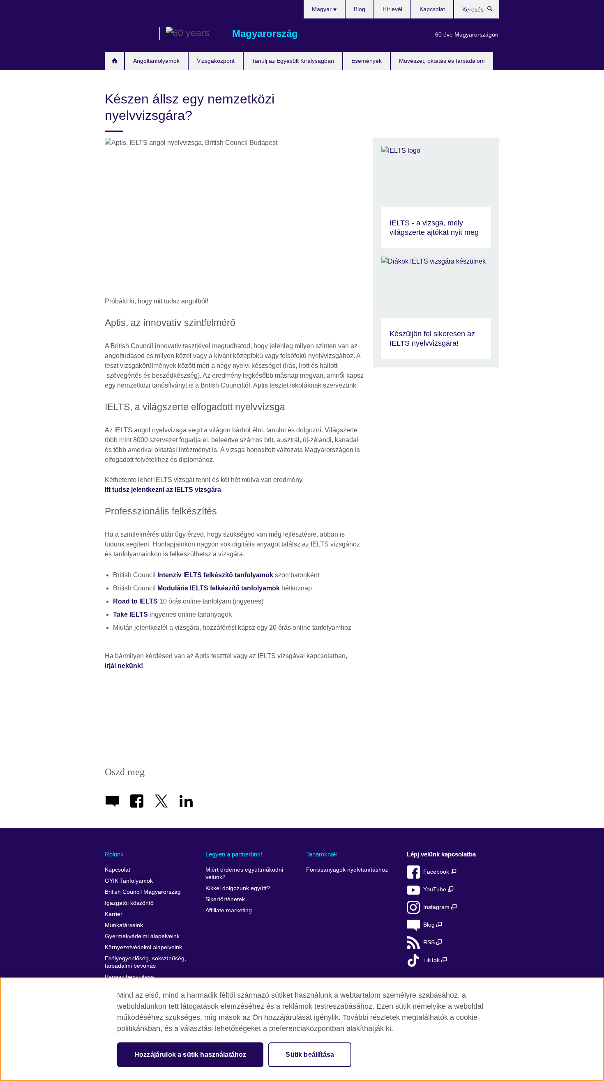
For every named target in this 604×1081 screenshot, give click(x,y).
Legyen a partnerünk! (233, 854)
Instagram (437, 907)
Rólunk (114, 854)
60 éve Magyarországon (466, 34)
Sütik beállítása (310, 1054)
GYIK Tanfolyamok (129, 881)
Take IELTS (130, 614)
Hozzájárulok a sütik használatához (190, 1054)
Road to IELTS (135, 601)
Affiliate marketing (228, 910)
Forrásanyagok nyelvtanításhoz (347, 870)
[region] (302, 1029)
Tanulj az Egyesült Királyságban (293, 60)
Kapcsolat (432, 9)
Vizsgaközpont (216, 60)
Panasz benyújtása (129, 977)
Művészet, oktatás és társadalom (442, 60)
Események (366, 60)
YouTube (435, 889)
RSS (429, 942)
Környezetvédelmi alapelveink (143, 947)
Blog (359, 9)
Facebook (437, 872)
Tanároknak (321, 854)
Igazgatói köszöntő (129, 903)
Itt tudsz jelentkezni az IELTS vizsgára (163, 489)
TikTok (432, 960)
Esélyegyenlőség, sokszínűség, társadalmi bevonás (145, 962)
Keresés (494, 11)
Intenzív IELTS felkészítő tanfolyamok (215, 574)
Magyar (322, 9)
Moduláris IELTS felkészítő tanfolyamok (218, 588)
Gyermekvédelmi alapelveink (142, 936)
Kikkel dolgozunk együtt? (237, 888)
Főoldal (114, 61)
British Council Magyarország (129, 34)
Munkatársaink (124, 925)
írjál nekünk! (124, 665)
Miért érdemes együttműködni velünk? (244, 873)
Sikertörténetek (225, 899)
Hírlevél (392, 9)
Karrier (113, 914)
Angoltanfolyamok (156, 60)
